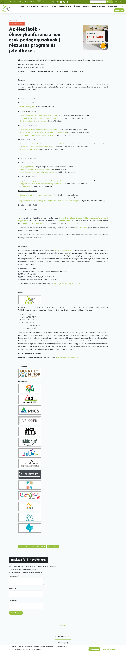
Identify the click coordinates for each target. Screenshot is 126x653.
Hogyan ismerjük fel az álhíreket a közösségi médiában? (41, 184)
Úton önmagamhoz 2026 (61, 6)
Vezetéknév (13, 600)
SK (120, 2)
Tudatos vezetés (26, 186)
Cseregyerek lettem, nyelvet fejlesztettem (36, 195)
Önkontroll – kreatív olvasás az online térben (36, 147)
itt (24, 649)
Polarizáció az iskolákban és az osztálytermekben (38, 130)
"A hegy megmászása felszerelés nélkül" (35, 169)
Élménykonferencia (81, 6)
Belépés (63, 625)
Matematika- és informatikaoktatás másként (36, 135)
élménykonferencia (38, 546)
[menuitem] (5, 8)
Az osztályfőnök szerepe (29, 149)
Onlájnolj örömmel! (27, 167)
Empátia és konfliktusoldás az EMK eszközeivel (37, 198)
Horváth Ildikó (81, 228)
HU (116, 2)
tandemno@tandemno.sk (44, 2)
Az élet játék (24, 546)
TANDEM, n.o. (5, 8)
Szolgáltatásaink (98, 6)
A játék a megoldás (27, 107)
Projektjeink (113, 6)
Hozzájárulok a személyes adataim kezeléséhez (27, 572)
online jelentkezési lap (64, 250)
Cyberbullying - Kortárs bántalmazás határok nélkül (39, 115)
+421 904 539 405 (29, 2)
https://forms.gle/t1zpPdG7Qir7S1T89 (68, 284)
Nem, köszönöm (108, 649)
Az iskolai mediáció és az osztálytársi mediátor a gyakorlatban (43, 132)
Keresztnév (12, 588)
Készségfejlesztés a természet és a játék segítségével (40, 118)
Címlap (21, 6)
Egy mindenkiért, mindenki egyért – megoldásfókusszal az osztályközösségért (49, 201)
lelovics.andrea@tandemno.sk (67, 358)
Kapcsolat (119, 10)
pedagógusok (53, 546)
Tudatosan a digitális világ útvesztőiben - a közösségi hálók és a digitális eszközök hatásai (53, 144)
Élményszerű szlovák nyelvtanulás (33, 121)
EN (124, 2)
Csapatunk (45, 6)
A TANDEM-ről (32, 6)
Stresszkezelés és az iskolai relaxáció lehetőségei (38, 172)
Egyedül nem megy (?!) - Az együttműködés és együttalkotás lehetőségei (47, 181)
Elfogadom (94, 649)
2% (122, 6)
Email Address (13, 576)
